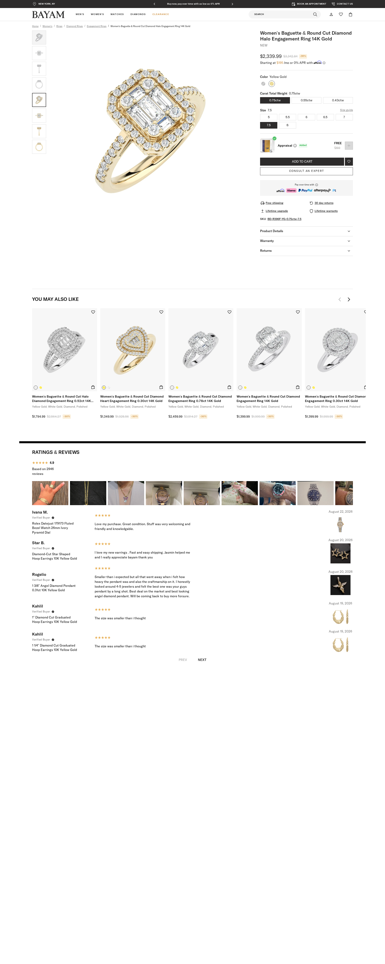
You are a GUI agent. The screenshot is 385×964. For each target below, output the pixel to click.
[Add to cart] (93, 387)
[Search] (315, 14)
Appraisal (285, 145)
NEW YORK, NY (46, 4)
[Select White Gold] (36, 388)
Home (35, 26)
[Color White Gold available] (263, 84)
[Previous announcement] (154, 4)
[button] (306, 188)
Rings (59, 26)
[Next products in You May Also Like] (349, 299)
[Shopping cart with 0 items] (350, 14)
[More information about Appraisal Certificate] (295, 146)
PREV (183, 660)
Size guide (346, 110)
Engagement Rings (96, 26)
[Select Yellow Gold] (40, 387)
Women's (47, 26)
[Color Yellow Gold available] (271, 84)
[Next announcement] (232, 4)
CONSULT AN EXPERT (306, 171)
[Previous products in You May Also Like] (341, 299)
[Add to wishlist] (349, 162)
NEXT (202, 660)
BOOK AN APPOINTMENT (311, 4)
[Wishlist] (340, 14)
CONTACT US (345, 4)
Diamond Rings (74, 26)
